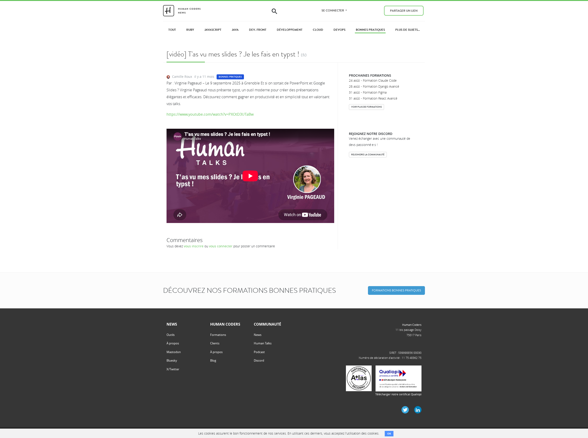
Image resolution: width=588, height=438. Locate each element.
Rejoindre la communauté (367, 154)
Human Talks (262, 343)
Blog (213, 360)
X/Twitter (173, 369)
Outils (171, 335)
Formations (218, 335)
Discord (259, 360)
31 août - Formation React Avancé (373, 98)
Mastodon (174, 352)
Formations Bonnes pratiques (396, 290)
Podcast (259, 352)
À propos (173, 343)
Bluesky (172, 360)
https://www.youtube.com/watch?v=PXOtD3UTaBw (210, 114)
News (257, 335)
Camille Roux (182, 76)
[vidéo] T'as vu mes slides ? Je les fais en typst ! (233, 54)
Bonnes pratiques (230, 76)
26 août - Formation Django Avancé (374, 86)
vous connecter (220, 246)
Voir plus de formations (366, 107)
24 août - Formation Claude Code (373, 80)
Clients (214, 343)
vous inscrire (194, 246)
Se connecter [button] (333, 10)
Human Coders (411, 324)
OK (389, 433)
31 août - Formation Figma (368, 92)
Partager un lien (404, 10)
